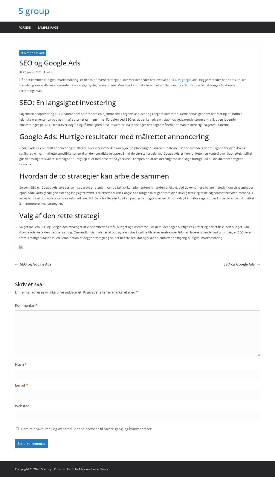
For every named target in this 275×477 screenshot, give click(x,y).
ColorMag (78, 469)
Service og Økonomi (32, 52)
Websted (22, 406)
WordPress (100, 469)
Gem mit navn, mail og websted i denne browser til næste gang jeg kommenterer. (87, 429)
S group (34, 11)
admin (50, 72)
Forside (24, 27)
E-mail (21, 385)
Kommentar (26, 305)
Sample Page (48, 27)
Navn (21, 364)
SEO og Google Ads (35, 264)
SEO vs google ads (184, 80)
